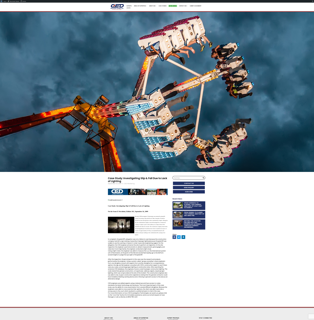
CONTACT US (189, 183)
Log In (128, 8)
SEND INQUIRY (189, 188)
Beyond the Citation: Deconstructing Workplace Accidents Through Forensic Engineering (193, 224)
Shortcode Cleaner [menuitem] (14, 1)
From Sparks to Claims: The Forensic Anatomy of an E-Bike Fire (194, 214)
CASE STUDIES (163, 6)
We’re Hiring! (173, 6)
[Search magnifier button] (203, 178)
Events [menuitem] (24, 1)
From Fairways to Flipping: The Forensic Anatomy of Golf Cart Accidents (193, 205)
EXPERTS (129, 6)
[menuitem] (1, 1)
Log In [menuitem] (5, 1)
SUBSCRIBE (189, 192)
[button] (174, 237)
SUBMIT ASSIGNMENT (195, 6)
